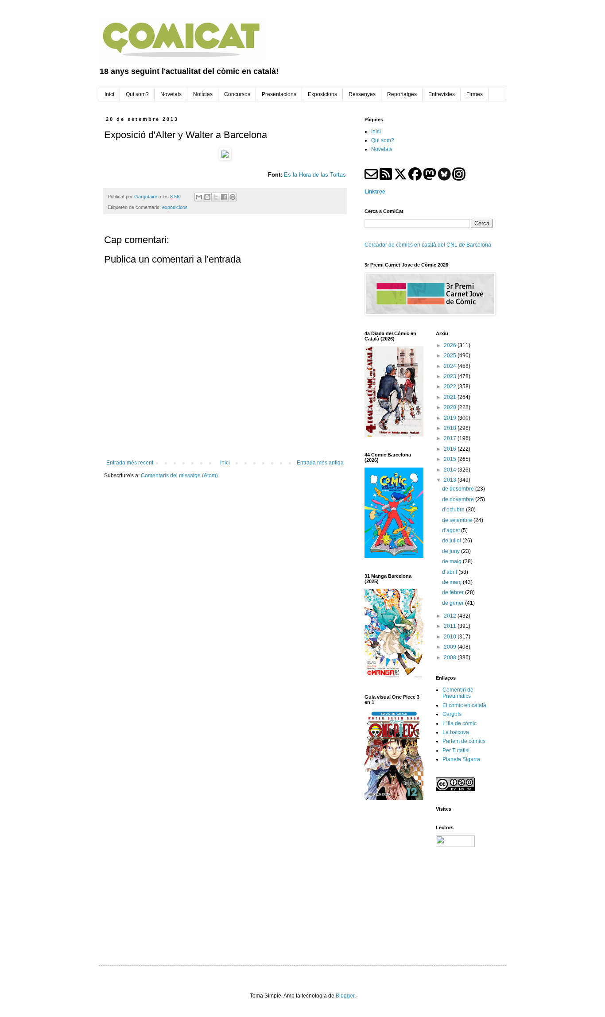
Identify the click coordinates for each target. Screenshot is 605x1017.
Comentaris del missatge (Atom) (179, 475)
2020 (451, 407)
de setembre (457, 520)
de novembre (458, 499)
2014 (451, 470)
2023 (451, 376)
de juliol (452, 541)
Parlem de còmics (463, 741)
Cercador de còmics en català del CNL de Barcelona (428, 245)
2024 (451, 366)
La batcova (455, 732)
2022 (451, 386)
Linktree (375, 192)
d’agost (451, 530)
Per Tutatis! (455, 750)
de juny (451, 551)
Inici (225, 463)
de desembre (458, 489)
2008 (451, 657)
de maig (452, 561)
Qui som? (382, 140)
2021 (451, 397)
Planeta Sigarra (461, 759)
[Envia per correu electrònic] (198, 197)
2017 (451, 438)
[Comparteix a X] (215, 197)
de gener (453, 603)
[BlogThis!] (207, 197)
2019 (451, 418)
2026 (451, 345)
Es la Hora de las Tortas (315, 174)
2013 (451, 480)
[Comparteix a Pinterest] (232, 197)
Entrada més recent (129, 463)
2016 (451, 449)
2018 (451, 428)
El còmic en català (464, 705)
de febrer (453, 592)
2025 (451, 355)
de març (452, 582)
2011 (451, 626)
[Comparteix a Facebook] (224, 197)
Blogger (345, 996)
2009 (451, 647)
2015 (451, 459)
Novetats (381, 149)
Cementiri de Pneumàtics (457, 693)
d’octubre (454, 510)
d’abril (450, 572)
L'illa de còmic (459, 723)
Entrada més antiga (320, 463)
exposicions (175, 207)
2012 (451, 616)
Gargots (452, 714)
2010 (451, 637)
